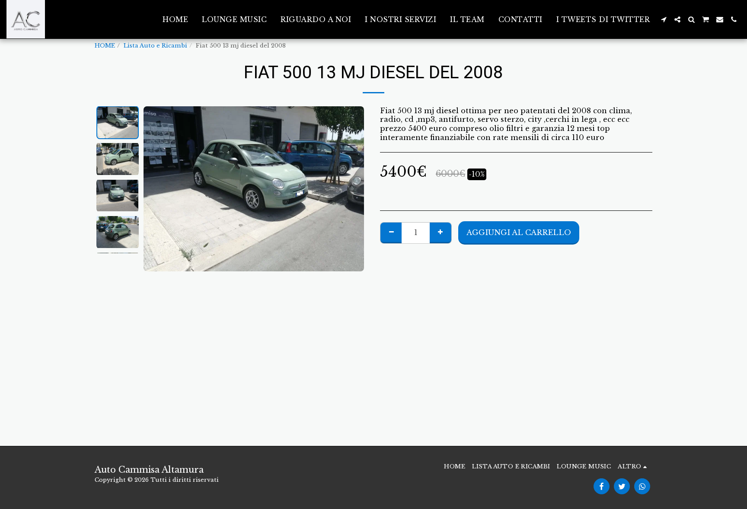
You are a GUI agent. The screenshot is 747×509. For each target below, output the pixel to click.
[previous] (157, 188)
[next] (350, 188)
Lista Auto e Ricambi (155, 45)
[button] (663, 19)
